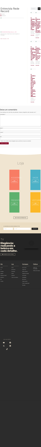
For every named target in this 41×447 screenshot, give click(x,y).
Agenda (3, 14)
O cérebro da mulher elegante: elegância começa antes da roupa (34, 23)
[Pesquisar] (39, 8)
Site (1, 136)
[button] (31, 243)
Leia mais (32, 35)
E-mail (1, 132)
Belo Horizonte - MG (5, 38)
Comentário (2, 114)
